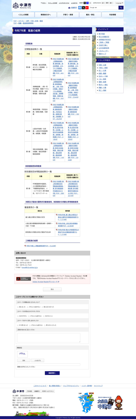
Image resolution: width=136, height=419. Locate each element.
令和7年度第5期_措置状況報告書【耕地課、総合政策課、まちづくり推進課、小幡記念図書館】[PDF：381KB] (73, 67)
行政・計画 (34, 21)
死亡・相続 (102, 90)
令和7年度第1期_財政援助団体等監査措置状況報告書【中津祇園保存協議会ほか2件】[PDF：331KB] (73, 188)
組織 (19, 23)
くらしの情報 (23, 14)
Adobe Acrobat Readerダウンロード (45, 281)
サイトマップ (98, 386)
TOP (15, 21)
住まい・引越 (103, 76)
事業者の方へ (46, 14)
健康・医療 (102, 82)
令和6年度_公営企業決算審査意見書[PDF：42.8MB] (68, 225)
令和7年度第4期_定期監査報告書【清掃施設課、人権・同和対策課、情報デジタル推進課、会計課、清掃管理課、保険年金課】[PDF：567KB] (58, 90)
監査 (41, 21)
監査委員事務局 (28, 23)
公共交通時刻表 (104, 48)
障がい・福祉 (103, 84)
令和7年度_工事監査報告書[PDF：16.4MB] (41, 246)
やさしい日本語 (52, 3)
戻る (52, 289)
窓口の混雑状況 (104, 36)
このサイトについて (40, 386)
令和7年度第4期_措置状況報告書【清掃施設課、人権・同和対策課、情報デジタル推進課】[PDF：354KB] (73, 90)
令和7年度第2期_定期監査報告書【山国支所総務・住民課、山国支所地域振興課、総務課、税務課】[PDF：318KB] (58, 131)
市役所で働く (103, 45)
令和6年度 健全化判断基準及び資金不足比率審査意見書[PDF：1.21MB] (68, 232)
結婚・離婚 (102, 73)
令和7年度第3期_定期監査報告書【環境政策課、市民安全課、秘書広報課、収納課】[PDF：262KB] (58, 112)
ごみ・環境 (102, 79)
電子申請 (102, 34)
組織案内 (37, 391)
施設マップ (102, 53)
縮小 (111, 3)
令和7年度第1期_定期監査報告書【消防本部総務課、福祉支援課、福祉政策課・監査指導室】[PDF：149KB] (58, 152)
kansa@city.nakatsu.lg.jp (30, 267)
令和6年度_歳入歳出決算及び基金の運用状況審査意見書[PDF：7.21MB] (68, 217)
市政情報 (112, 14)
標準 (107, 3)
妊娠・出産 (102, 65)
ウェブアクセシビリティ (71, 386)
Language (119, 3)
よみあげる (74, 3)
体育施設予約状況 (105, 39)
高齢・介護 (102, 87)
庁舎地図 (29, 391)
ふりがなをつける (64, 3)
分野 (27, 21)
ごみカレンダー (104, 51)
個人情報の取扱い (55, 386)
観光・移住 (90, 14)
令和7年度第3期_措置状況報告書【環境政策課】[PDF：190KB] (73, 111)
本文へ (44, 3)
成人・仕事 (102, 70)
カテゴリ (21, 21)
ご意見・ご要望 (104, 42)
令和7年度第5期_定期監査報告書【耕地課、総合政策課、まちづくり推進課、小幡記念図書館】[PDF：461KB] (58, 67)
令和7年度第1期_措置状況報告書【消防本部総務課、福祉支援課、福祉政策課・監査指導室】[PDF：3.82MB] (73, 152)
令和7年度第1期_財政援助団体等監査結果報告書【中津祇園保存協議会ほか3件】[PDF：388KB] (58, 188)
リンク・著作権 (87, 386)
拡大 (103, 3)
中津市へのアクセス (48, 391)
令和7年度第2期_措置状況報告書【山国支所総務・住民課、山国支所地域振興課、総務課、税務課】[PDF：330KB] (73, 131)
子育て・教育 (68, 14)
